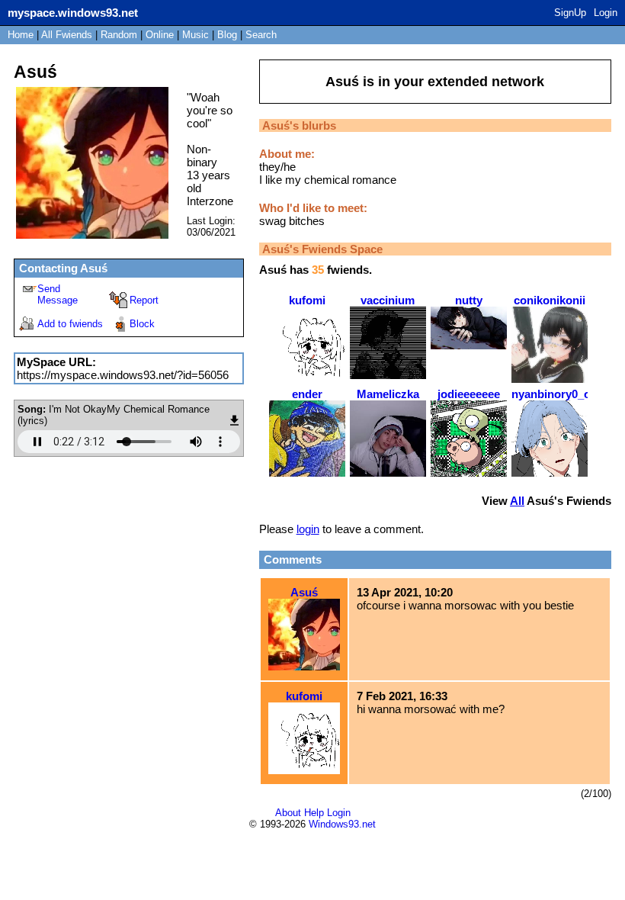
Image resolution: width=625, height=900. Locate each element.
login (307, 528)
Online (160, 34)
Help (314, 812)
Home (21, 34)
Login (605, 12)
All (66, 34)
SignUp (570, 12)
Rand (119, 34)
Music (195, 34)
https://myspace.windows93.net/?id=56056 (123, 374)
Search (261, 34)
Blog (227, 34)
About (288, 812)
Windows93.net (342, 824)
